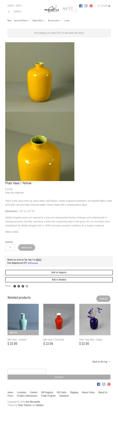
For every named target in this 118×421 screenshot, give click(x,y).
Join (18, 5)
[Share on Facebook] (15, 285)
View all (103, 298)
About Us (102, 392)
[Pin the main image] (23, 285)
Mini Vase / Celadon (17, 339)
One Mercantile (33, 401)
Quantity (9, 242)
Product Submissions (27, 395)
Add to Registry (59, 272)
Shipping (74, 392)
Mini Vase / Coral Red (53, 339)
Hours (10, 392)
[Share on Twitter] (19, 285)
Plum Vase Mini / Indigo (90, 339)
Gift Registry (47, 392)
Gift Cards (61, 392)
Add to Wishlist (59, 279)
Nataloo (39, 405)
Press (10, 395)
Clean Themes (24, 405)
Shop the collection (14, 192)
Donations (64, 395)
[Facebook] (80, 6)
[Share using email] (27, 285)
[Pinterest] (91, 6)
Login (11, 5)
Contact (33, 392)
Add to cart (27, 247)
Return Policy (88, 392)
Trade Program (48, 395)
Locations (21, 392)
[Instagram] (86, 6)
